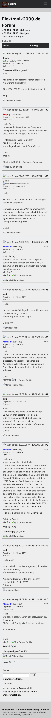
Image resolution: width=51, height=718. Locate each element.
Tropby (7, 114)
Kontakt (45, 709)
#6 (46, 337)
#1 (47, 53)
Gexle (6, 58)
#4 (46, 242)
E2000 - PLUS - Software (17, 30)
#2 (47, 109)
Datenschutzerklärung (27, 709)
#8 (46, 444)
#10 (46, 599)
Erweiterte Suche (14, 679)
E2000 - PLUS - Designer (17, 33)
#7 (47, 394)
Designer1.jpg (11, 651)
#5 (47, 289)
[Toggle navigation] (45, 3)
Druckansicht (25, 688)
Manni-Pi (8, 246)
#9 (46, 545)
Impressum (8, 709)
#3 (46, 176)
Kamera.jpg (9, 531)
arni (5, 294)
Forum (11, 4)
